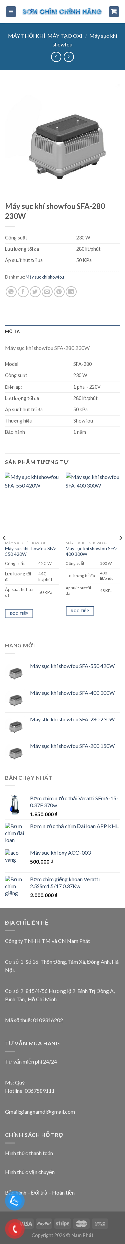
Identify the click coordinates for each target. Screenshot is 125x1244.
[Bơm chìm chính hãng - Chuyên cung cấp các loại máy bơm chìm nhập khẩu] (62, 11)
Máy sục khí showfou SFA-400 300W (91, 551)
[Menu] (11, 11)
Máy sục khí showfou (45, 277)
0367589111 (40, 1090)
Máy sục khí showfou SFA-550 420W (31, 551)
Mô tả (12, 331)
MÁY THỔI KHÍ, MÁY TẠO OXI (45, 36)
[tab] (62, 331)
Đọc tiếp (19, 613)
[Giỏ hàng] (114, 11)
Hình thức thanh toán (29, 1153)
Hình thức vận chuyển (30, 1172)
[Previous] (4, 551)
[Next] (120, 551)
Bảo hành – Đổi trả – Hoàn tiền (40, 1192)
